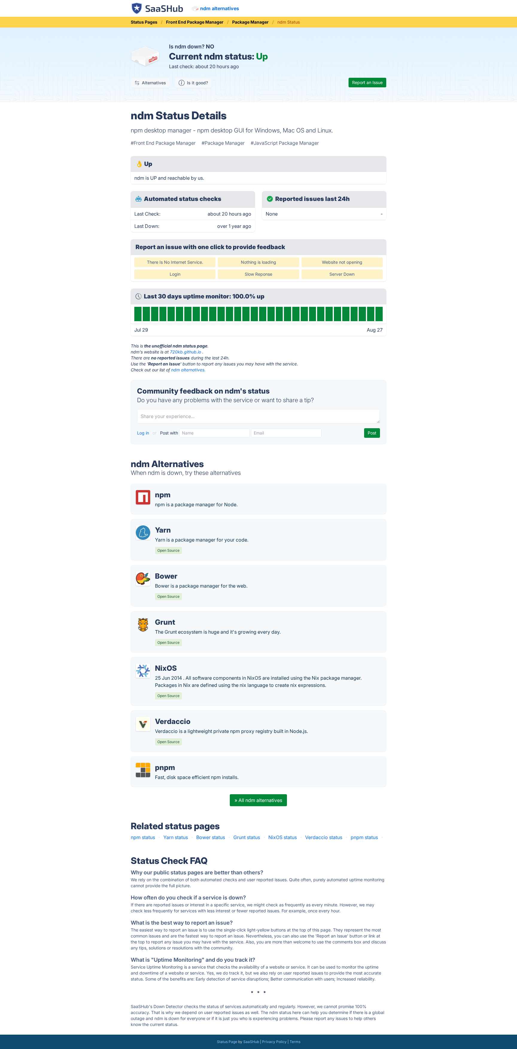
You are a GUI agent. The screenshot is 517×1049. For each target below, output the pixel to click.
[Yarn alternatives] (143, 532)
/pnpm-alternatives (157, 760)
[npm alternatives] (143, 497)
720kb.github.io (185, 351)
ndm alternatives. (188, 369)
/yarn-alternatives (155, 523)
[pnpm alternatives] (143, 770)
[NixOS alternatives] (143, 671)
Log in (143, 432)
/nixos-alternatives (156, 661)
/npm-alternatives (155, 488)
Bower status (210, 837)
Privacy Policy (274, 1041)
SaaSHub (251, 1041)
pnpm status (364, 837)
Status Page (227, 1041)
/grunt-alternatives (156, 615)
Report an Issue (367, 82)
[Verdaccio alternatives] (143, 724)
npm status (143, 837)
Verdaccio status (323, 837)
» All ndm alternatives (258, 800)
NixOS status (282, 837)
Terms (295, 1041)
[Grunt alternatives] (143, 624)
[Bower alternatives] (143, 578)
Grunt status (246, 837)
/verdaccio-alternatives (162, 714)
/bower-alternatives (158, 569)
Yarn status (175, 837)
